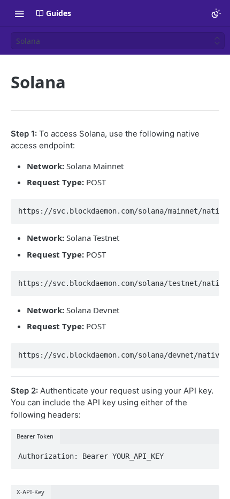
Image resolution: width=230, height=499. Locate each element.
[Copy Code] (206, 208)
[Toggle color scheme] (216, 13)
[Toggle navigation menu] (19, 13)
